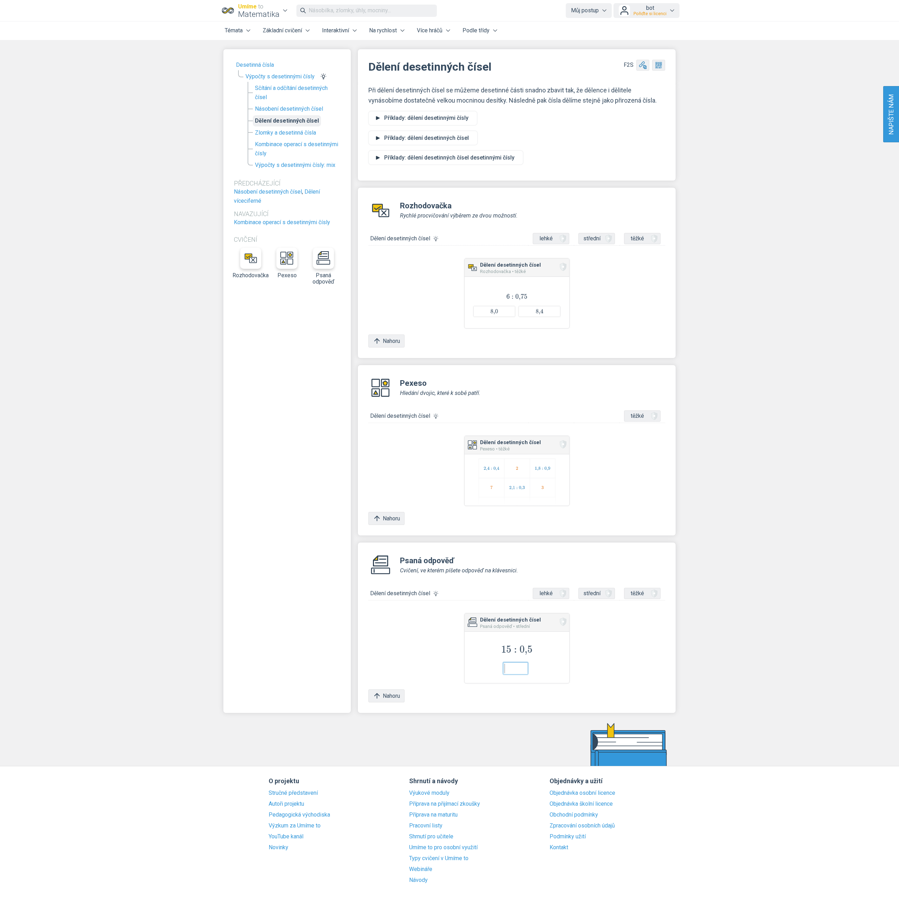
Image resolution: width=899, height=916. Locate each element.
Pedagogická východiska (299, 815)
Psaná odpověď (323, 278)
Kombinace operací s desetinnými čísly (296, 149)
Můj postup (585, 10)
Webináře (420, 869)
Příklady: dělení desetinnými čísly (426, 118)
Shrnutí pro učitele (431, 836)
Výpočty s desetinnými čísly (280, 76)
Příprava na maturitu (433, 815)
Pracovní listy (425, 826)
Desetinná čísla (255, 64)
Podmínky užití (568, 836)
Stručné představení (293, 793)
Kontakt (559, 847)
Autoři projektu (286, 804)
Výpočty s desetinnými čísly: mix (295, 165)
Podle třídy (476, 30)
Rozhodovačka (251, 275)
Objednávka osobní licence (582, 793)
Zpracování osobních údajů (582, 826)
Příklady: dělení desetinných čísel (426, 138)
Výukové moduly (429, 793)
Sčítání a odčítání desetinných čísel (291, 92)
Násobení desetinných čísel (289, 108)
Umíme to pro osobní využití (443, 847)
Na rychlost (383, 30)
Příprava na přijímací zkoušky (444, 804)
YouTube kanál (286, 836)
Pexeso (287, 275)
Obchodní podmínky (574, 815)
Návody (418, 880)
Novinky (278, 847)
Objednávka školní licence (581, 804)
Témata (234, 30)
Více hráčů (429, 30)
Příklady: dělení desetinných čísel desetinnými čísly (449, 157)
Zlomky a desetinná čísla (285, 132)
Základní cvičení (282, 30)
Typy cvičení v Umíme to (438, 858)
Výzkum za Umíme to (295, 826)
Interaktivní (335, 30)
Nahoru (391, 341)
